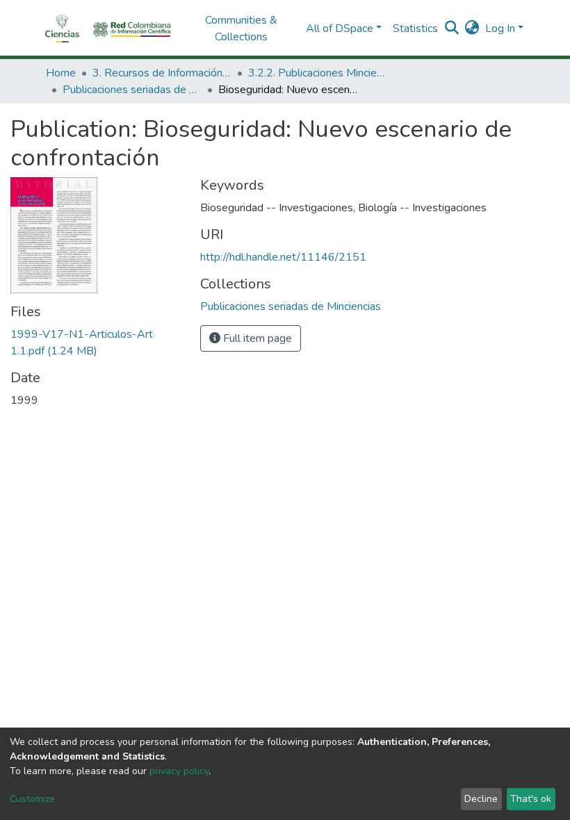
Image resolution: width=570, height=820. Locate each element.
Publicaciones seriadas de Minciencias (132, 89)
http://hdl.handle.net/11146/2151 (283, 257)
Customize (32, 798)
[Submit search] (452, 28)
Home (61, 73)
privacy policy (179, 771)
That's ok (530, 798)
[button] (472, 28)
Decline (481, 798)
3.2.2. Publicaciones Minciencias (317, 73)
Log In (500, 28)
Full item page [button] (256, 338)
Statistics (415, 28)
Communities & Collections (241, 28)
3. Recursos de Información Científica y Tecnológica (161, 73)
